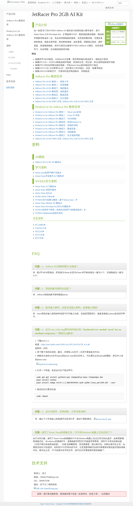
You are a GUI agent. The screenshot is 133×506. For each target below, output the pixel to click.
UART (113, 42)
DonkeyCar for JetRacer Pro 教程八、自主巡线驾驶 (57, 135)
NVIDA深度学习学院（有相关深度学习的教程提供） (59, 210)
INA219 (38, 231)
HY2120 (38, 235)
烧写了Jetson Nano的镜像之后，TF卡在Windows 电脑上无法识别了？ (73, 432)
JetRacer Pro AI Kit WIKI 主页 (48, 101)
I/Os (123, 42)
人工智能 (56, 2)
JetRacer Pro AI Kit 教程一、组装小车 (51, 81)
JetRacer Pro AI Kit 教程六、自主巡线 (51, 98)
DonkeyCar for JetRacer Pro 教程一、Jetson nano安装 (58, 112)
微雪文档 (109, 8)
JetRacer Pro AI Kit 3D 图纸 (47, 162)
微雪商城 (32, 2)
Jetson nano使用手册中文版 (47, 173)
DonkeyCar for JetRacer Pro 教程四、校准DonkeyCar (58, 122)
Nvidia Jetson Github (44, 196)
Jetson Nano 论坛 (42, 193)
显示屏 (67, 2)
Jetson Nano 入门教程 (44, 186)
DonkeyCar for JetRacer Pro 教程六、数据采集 (55, 129)
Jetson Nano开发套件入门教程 (48, 176)
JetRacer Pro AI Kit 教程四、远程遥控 (51, 91)
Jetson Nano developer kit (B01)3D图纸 (52, 206)
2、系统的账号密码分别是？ (53, 288)
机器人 (85, 2)
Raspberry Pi (43, 2)
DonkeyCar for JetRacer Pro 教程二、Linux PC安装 (57, 115)
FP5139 (38, 238)
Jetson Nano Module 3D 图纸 (47, 203)
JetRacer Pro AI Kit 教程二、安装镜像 (51, 85)
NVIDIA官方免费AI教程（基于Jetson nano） (55, 200)
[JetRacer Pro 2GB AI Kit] (115, 24)
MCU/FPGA (97, 2)
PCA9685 (39, 225)
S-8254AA (39, 228)
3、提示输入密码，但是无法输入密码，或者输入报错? (66, 307)
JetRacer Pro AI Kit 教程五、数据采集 (51, 95)
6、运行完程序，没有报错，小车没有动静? (60, 411)
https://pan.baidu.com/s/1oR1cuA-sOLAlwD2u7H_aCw (64, 344)
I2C (118, 42)
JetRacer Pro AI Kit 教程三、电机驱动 (51, 88)
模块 (76, 2)
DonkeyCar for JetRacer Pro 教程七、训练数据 (55, 132)
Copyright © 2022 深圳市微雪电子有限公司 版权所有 (73, 504)
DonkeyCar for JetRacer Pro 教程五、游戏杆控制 (56, 125)
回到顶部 (10, 87)
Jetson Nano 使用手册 (44, 190)
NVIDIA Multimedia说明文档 (48, 213)
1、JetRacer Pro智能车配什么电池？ (56, 266)
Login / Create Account (47, 504)
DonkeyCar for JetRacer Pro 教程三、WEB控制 (55, 119)
